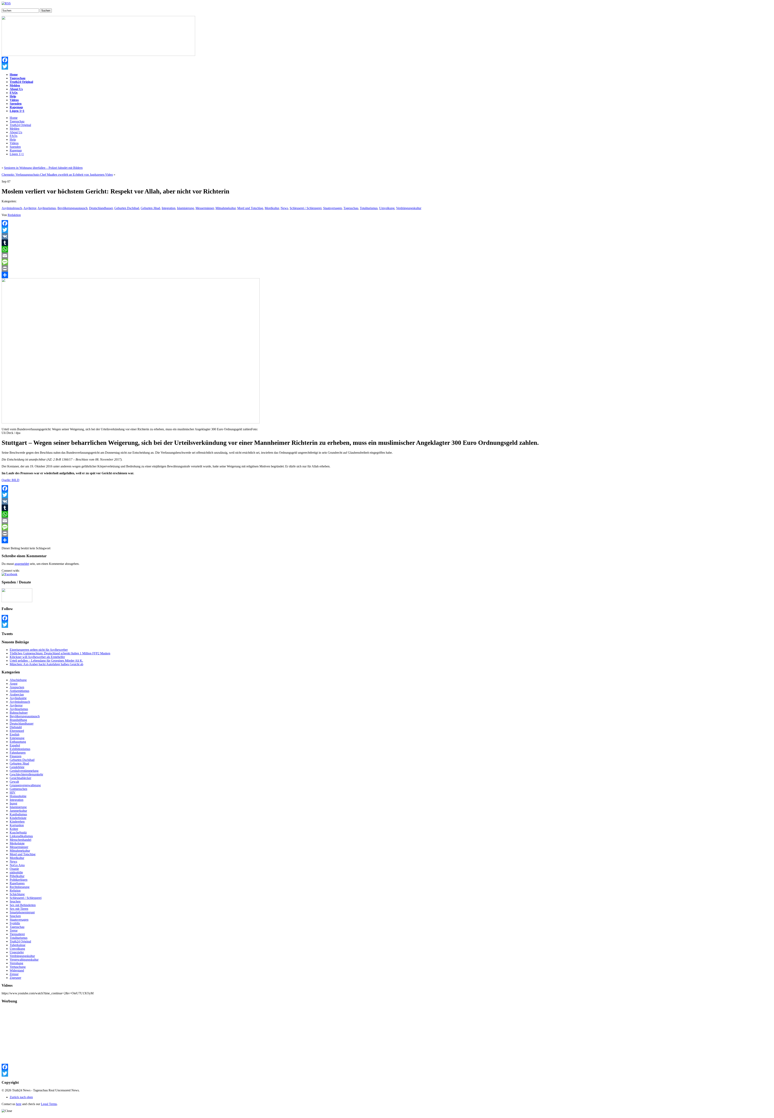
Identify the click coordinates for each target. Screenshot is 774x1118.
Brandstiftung (18, 720)
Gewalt (14, 781)
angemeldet (22, 563)
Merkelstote (17, 843)
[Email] (387, 255)
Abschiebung (18, 680)
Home (14, 117)
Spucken (15, 916)
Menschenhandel (20, 839)
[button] (9, 574)
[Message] (387, 262)
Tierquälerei (17, 934)
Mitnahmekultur (225, 208)
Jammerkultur (18, 810)
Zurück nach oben (21, 1097)
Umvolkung (386, 208)
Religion (15, 890)
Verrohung (16, 963)
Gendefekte (17, 767)
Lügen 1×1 (17, 154)
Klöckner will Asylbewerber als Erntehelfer (37, 657)
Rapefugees (17, 883)
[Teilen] (387, 275)
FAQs (13, 136)
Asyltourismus (46, 208)
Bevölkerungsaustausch (72, 208)
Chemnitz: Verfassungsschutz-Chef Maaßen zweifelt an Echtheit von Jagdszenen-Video (57, 174)
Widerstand (17, 970)
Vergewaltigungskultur (24, 959)
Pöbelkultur (17, 876)
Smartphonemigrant (22, 912)
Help (13, 139)
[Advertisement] (122, 1035)
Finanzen (15, 756)
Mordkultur (272, 208)
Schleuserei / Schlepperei (305, 208)
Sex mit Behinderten (23, 905)
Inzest (13, 803)
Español (15, 745)
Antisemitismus (19, 691)
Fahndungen (18, 752)
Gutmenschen (18, 789)
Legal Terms (49, 1104)
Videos (14, 143)
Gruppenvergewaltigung (25, 785)
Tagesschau (17, 121)
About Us (16, 132)
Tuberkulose (17, 945)
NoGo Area (17, 865)
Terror (14, 930)
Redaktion (14, 215)
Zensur (14, 974)
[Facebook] (387, 60)
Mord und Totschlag (250, 208)
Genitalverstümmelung (24, 770)
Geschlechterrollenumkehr (26, 774)
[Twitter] (387, 66)
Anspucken (17, 687)
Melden (14, 128)
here (18, 1104)
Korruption (17, 825)
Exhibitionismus (20, 749)
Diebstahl (16, 727)
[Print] (387, 268)
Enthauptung (18, 741)
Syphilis (15, 923)
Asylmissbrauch (12, 208)
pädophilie (16, 872)
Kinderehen (17, 821)
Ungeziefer (17, 952)
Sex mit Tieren (19, 908)
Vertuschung (18, 967)
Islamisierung (185, 208)
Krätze (14, 829)
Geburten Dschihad (126, 208)
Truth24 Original (20, 125)
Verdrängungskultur (408, 208)
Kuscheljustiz (18, 832)
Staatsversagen (332, 208)
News (284, 208)
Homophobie (18, 796)
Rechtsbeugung (19, 887)
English (14, 734)
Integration (168, 208)
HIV (13, 792)
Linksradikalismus (21, 836)
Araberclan (17, 694)
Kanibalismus (18, 814)
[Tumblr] (387, 242)
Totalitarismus (369, 208)
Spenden (15, 146)
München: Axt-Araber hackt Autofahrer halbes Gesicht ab (46, 664)
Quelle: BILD (10, 480)
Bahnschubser (19, 712)
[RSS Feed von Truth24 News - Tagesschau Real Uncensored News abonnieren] (6, 3)
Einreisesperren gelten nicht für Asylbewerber (39, 649)
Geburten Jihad (150, 208)
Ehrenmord (17, 730)
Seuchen (15, 901)
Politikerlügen (18, 879)
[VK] (387, 236)
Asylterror (29, 208)
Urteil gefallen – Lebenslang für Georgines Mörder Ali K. (46, 660)
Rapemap (16, 150)
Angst (13, 683)
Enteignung (17, 738)
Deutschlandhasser (101, 208)
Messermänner (205, 208)
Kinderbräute (18, 818)
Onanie (14, 868)
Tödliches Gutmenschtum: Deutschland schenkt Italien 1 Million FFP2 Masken (60, 653)
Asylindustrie (18, 698)
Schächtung (17, 894)
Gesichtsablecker (20, 778)
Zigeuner (15, 977)
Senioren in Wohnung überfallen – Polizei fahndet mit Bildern (43, 167)
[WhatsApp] (387, 249)
